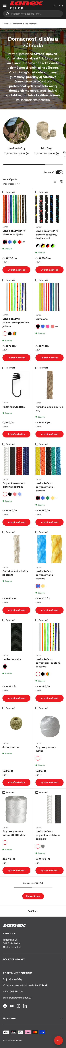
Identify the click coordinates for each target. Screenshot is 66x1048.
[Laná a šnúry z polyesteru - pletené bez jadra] (49, 637)
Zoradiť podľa (10, 179)
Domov (6, 24)
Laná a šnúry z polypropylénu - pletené (45, 487)
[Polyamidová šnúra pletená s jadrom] (16, 461)
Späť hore (33, 911)
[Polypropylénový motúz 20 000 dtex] (16, 809)
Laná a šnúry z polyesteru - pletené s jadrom (16, 322)
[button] (61, 5)
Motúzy (46, 148)
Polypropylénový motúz (45, 749)
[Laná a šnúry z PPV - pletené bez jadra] (16, 209)
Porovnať (49, 172)
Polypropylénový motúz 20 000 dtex (13, 833)
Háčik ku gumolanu (13, 406)
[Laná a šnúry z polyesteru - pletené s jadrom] (16, 297)
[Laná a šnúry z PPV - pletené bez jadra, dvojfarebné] (49, 209)
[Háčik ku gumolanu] (16, 385)
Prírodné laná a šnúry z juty (49, 408)
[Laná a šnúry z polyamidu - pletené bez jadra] (49, 809)
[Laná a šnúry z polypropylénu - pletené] (49, 461)
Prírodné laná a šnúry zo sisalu (15, 572)
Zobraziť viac (33, 896)
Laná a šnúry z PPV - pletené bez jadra (14, 232)
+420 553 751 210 (13, 991)
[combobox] (33, 13)
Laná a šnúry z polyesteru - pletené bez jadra (48, 663)
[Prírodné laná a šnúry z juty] (49, 385)
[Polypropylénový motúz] (49, 725)
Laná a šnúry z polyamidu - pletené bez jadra (47, 835)
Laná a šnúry (16, 148)
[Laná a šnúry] (16, 130)
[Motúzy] (46, 130)
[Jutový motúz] (16, 725)
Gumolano (41, 319)
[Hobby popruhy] (16, 637)
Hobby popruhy (11, 659)
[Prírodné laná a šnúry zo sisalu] (16, 549)
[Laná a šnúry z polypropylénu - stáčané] (49, 549)
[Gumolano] (49, 297)
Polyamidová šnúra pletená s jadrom (13, 484)
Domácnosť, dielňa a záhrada (24, 24)
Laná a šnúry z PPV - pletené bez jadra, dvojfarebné (47, 234)
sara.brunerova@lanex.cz (17, 997)
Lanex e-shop (16, 1040)
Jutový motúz (10, 747)
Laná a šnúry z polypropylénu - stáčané (45, 575)
